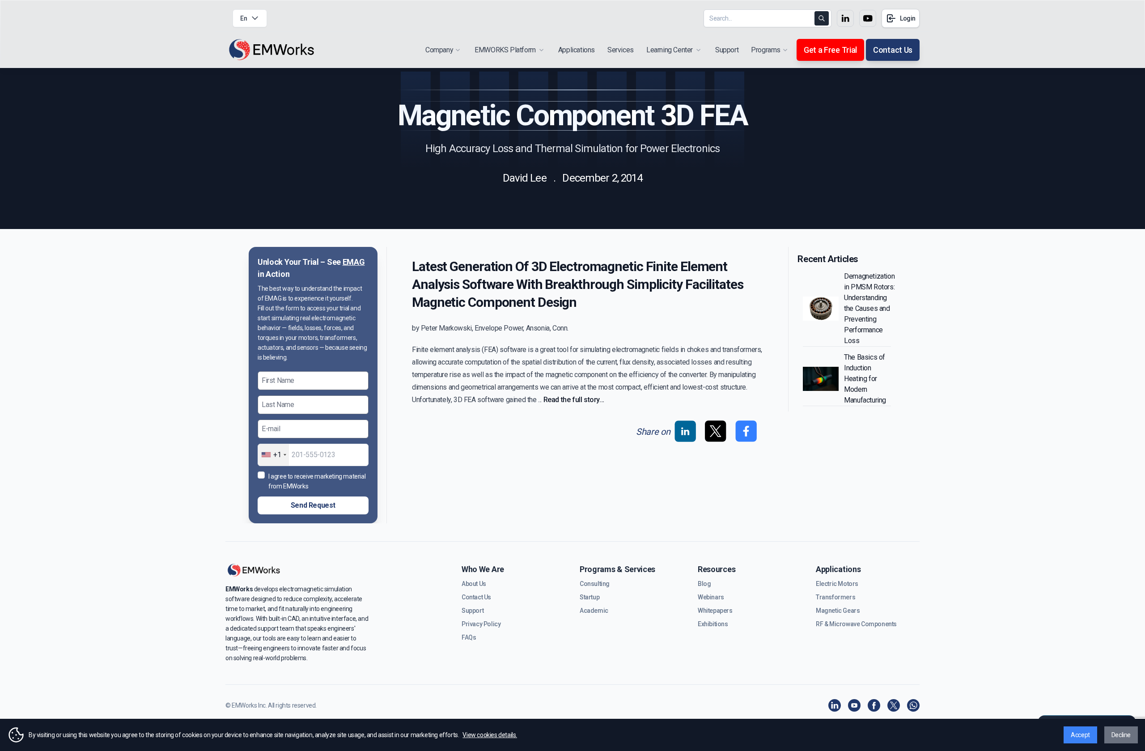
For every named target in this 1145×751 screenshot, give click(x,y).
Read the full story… (573, 399)
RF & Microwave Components (856, 624)
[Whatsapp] (913, 705)
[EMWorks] (271, 50)
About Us (474, 583)
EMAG (354, 262)
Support (726, 50)
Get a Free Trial (830, 50)
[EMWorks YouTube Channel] (854, 705)
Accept (1080, 734)
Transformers (835, 597)
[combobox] (273, 455)
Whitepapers (715, 610)
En (243, 18)
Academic (594, 610)
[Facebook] (874, 705)
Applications (576, 50)
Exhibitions (713, 624)
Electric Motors (837, 583)
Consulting (595, 583)
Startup (589, 597)
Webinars (711, 597)
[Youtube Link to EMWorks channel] (867, 18)
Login (908, 18)
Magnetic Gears (838, 610)
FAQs (469, 637)
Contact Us (892, 50)
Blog (704, 583)
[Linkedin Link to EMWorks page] (845, 18)
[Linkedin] (834, 705)
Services (620, 50)
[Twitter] (893, 705)
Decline (1121, 734)
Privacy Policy (481, 624)
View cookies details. (489, 734)
